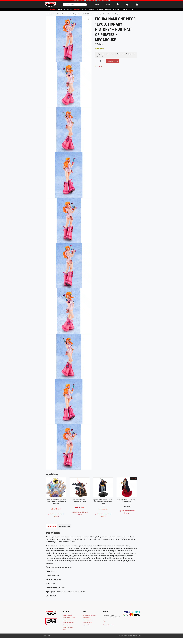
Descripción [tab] (52, 526)
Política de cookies (87, 622)
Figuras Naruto (66, 625)
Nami (71, 14)
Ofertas (64, 629)
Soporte (105, 621)
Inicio (47, 14)
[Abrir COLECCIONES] (121, 9)
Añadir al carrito (113, 61)
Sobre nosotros (86, 625)
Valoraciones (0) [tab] (64, 526)
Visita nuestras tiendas (108, 625)
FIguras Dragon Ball (67, 615)
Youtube (135, 635)
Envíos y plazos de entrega (89, 615)
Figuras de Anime (56, 14)
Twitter (125, 635)
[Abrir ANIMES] (110, 9)
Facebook (121, 635)
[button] (88, 19)
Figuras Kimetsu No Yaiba (69, 617)
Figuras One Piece (67, 620)
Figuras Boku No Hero (68, 627)
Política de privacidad (88, 620)
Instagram (130, 635)
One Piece (65, 14)
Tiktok (139, 635)
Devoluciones (86, 617)
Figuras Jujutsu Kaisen (68, 622)
